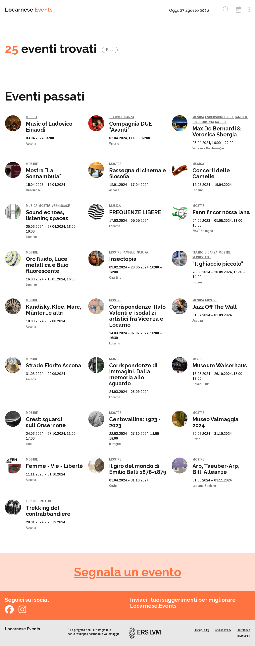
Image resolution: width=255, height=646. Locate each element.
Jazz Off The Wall (214, 307)
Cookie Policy (223, 630)
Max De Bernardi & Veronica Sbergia (216, 131)
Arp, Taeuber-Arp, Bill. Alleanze (215, 469)
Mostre (32, 164)
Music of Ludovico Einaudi (49, 127)
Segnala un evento (127, 572)
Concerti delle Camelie (211, 173)
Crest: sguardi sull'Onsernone (46, 422)
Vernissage (61, 206)
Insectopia (122, 259)
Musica (31, 117)
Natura (221, 122)
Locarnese (29, 9)
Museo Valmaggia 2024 (215, 422)
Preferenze (243, 630)
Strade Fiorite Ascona (53, 365)
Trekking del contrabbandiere (48, 511)
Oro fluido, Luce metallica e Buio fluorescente (47, 265)
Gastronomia (203, 122)
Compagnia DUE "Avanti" (130, 127)
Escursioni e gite (219, 117)
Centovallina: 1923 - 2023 (135, 422)
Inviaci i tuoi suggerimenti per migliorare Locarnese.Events (183, 603)
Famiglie (241, 117)
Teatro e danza (121, 117)
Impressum (243, 636)
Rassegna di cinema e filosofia (137, 173)
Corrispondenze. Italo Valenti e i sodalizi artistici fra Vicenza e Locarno (137, 316)
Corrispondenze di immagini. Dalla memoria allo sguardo (133, 374)
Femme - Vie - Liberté (54, 466)
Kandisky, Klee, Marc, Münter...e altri (53, 310)
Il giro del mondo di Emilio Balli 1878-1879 (137, 469)
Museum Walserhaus (219, 365)
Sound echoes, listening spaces (47, 215)
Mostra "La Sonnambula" (43, 173)
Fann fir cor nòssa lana (221, 212)
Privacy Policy (201, 630)
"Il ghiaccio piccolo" (217, 264)
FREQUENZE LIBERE (135, 212)
